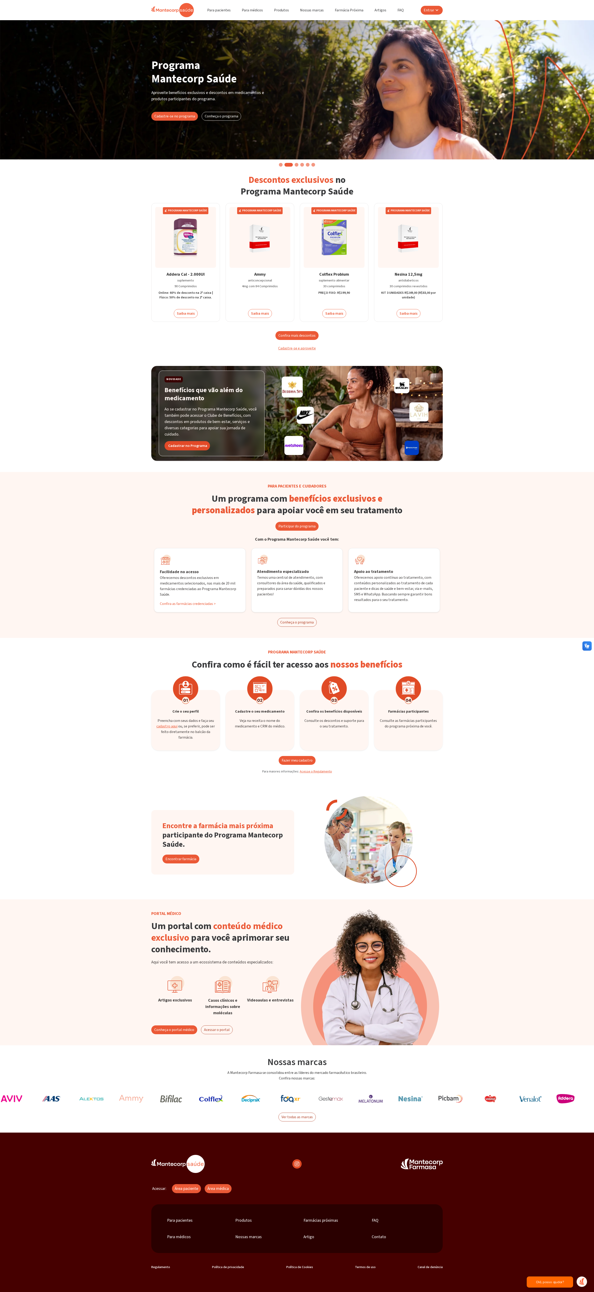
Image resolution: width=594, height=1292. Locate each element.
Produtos (281, 10)
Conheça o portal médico (174, 1029)
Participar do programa (297, 526)
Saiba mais (186, 313)
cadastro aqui (167, 726)
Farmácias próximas (320, 1220)
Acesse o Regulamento (316, 771)
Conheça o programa (221, 116)
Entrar (429, 10)
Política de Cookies (299, 1267)
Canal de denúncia (430, 1267)
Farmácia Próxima (349, 10)
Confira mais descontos (297, 335)
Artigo (308, 1237)
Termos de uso (365, 1267)
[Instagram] (297, 1164)
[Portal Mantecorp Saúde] (178, 1164)
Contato (379, 1237)
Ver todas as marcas (297, 1117)
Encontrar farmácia (180, 859)
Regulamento (160, 1267)
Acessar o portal (217, 1029)
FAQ (400, 10)
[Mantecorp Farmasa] (422, 1164)
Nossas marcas (312, 10)
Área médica (218, 1189)
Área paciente (186, 1189)
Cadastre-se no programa (174, 116)
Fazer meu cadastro (297, 760)
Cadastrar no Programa (187, 445)
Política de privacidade (228, 1267)
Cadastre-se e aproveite (297, 348)
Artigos (380, 10)
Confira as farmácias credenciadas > (188, 603)
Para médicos (252, 10)
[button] (281, 165)
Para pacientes (219, 10)
